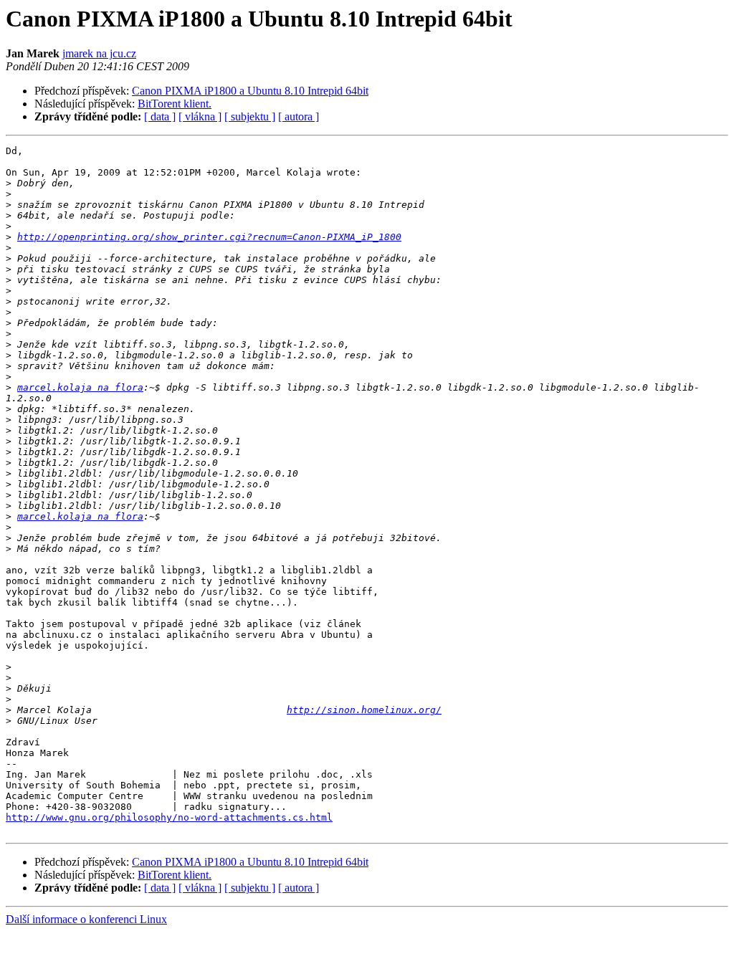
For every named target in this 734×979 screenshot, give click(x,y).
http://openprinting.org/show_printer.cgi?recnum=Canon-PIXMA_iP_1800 (209, 236)
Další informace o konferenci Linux (86, 919)
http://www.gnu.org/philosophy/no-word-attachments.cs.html (169, 817)
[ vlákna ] (199, 116)
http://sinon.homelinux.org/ (364, 710)
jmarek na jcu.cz (99, 53)
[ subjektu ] (249, 116)
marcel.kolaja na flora (80, 387)
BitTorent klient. (174, 103)
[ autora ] (298, 116)
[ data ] (160, 116)
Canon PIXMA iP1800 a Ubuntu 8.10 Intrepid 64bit (250, 91)
